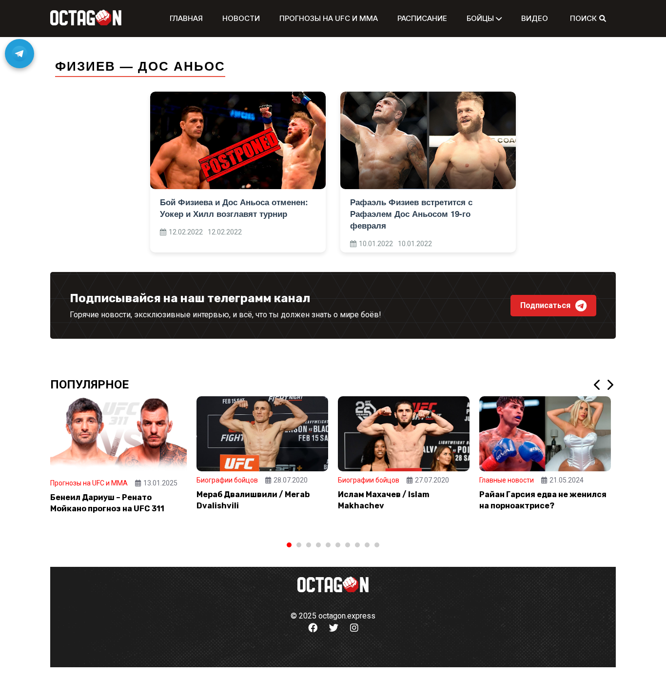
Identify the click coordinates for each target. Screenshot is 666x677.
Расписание (422, 18)
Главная (186, 18)
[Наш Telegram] (19, 53)
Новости (241, 18)
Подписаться (545, 305)
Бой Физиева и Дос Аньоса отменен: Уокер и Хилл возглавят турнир (234, 207)
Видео (534, 18)
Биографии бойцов (227, 480)
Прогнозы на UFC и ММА (328, 18)
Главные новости (506, 480)
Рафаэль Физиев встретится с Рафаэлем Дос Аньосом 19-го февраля (411, 213)
